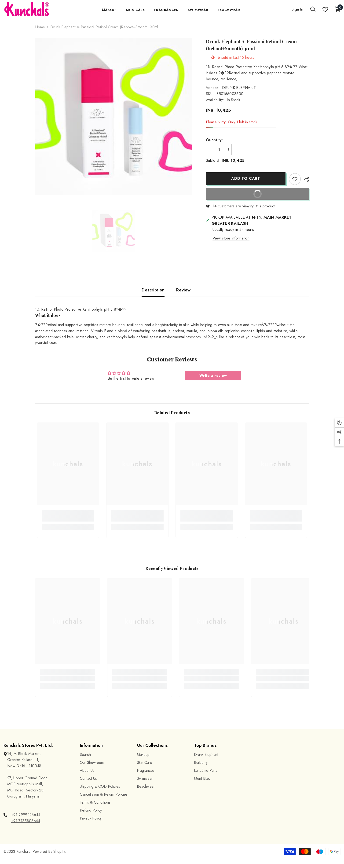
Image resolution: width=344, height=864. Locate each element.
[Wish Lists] (325, 9)
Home (40, 27)
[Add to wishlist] (295, 179)
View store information (230, 238)
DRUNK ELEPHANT (239, 87)
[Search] (313, 9)
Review (183, 290)
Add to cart (245, 178)
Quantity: (214, 140)
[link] (68, 519)
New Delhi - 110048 (24, 765)
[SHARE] (305, 179)
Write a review (213, 375)
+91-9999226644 (25, 814)
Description (153, 290)
